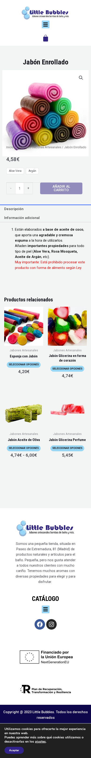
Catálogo (22, 147)
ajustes (40, 742)
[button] (45, 24)
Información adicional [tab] (22, 218)
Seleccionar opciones (24, 364)
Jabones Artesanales (46, 147)
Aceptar (14, 750)
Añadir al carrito (61, 188)
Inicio (10, 147)
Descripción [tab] (14, 209)
